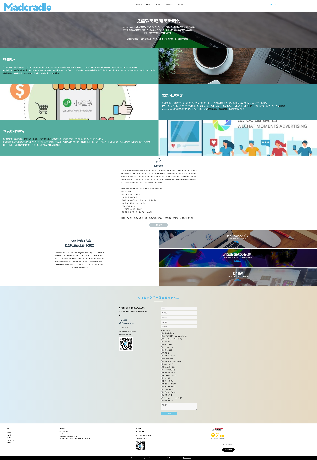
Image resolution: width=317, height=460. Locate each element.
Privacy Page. (187, 458)
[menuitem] (139, 4)
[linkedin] (125, 328)
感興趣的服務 (165, 331)
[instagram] (123, 328)
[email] (128, 328)
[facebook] (120, 328)
